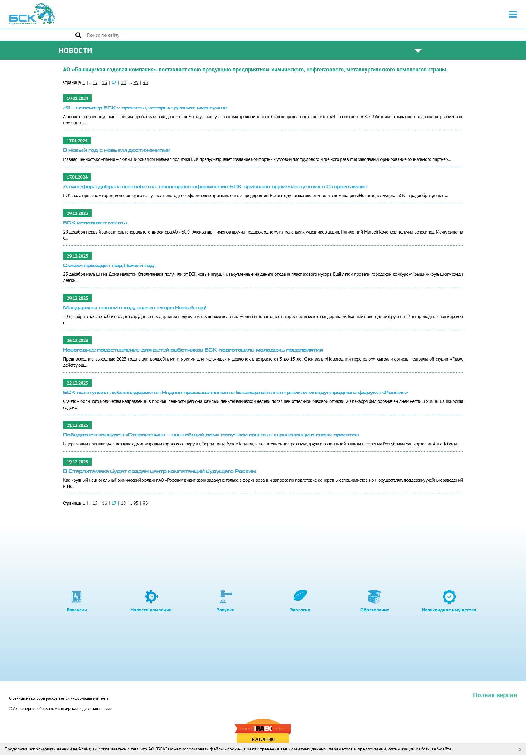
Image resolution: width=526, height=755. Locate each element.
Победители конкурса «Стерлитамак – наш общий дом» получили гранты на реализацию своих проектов (211, 435)
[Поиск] (78, 35)
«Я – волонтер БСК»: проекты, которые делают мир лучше (145, 108)
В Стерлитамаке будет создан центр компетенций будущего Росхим (159, 471)
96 (145, 82)
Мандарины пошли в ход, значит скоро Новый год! (134, 308)
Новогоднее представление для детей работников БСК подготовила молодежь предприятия (193, 350)
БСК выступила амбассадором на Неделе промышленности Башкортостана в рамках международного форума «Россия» (235, 393)
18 (123, 82)
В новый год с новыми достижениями (116, 150)
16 (104, 82)
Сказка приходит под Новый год (108, 266)
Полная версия (495, 695)
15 (95, 82)
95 (135, 82)
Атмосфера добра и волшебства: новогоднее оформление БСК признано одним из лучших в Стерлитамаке (214, 187)
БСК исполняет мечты (95, 223)
